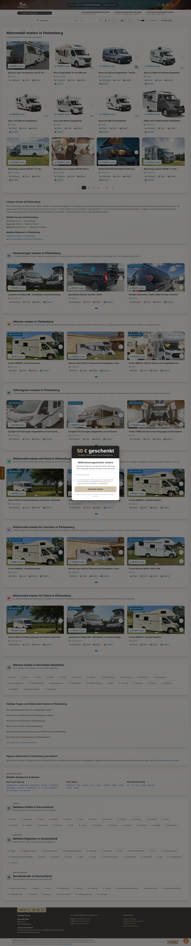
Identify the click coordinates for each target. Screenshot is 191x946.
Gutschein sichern (95, 489)
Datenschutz (103, 483)
